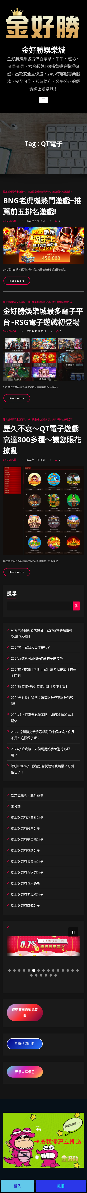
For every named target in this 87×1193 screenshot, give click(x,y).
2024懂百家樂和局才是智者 (31, 647)
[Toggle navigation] (43, 100)
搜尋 (12, 593)
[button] (73, 932)
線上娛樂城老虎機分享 (39, 191)
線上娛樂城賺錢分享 (62, 191)
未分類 (16, 806)
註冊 (61, 1186)
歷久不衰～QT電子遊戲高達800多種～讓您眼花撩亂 (42, 440)
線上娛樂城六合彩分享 (27, 817)
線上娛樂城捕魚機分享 (27, 839)
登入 (17, 1186)
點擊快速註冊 (24, 1043)
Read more (17, 280)
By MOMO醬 (9, 220)
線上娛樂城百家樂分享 (27, 872)
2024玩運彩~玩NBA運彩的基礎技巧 (37, 658)
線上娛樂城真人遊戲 (25, 883)
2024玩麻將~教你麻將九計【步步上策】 (40, 686)
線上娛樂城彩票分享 (25, 828)
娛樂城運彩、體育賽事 (27, 795)
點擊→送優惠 (25, 1072)
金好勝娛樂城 (43, 50)
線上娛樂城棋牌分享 (25, 850)
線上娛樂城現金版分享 (14, 191)
